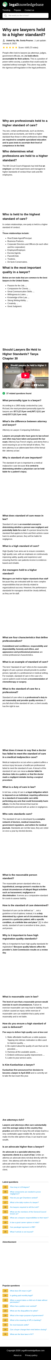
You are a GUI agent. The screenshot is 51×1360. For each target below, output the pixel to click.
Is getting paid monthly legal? (21, 1295)
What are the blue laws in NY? (22, 1334)
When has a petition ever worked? (23, 1306)
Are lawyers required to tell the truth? (24, 1207)
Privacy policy (31, 1355)
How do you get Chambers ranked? (24, 1198)
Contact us (29, 10)
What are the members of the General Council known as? (28, 1213)
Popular (17, 10)
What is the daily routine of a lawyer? (24, 1202)
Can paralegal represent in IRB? (22, 1227)
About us (17, 1355)
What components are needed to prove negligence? (25, 1193)
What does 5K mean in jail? (20, 1291)
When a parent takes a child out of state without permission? (28, 1301)
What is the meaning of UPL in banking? (25, 1320)
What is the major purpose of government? (27, 1315)
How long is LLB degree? (20, 1187)
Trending (6, 10)
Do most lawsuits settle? (19, 1325)
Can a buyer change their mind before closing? (28, 1330)
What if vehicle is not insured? (21, 1232)
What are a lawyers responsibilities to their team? (29, 1218)
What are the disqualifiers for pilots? (24, 1311)
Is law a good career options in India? (24, 1222)
